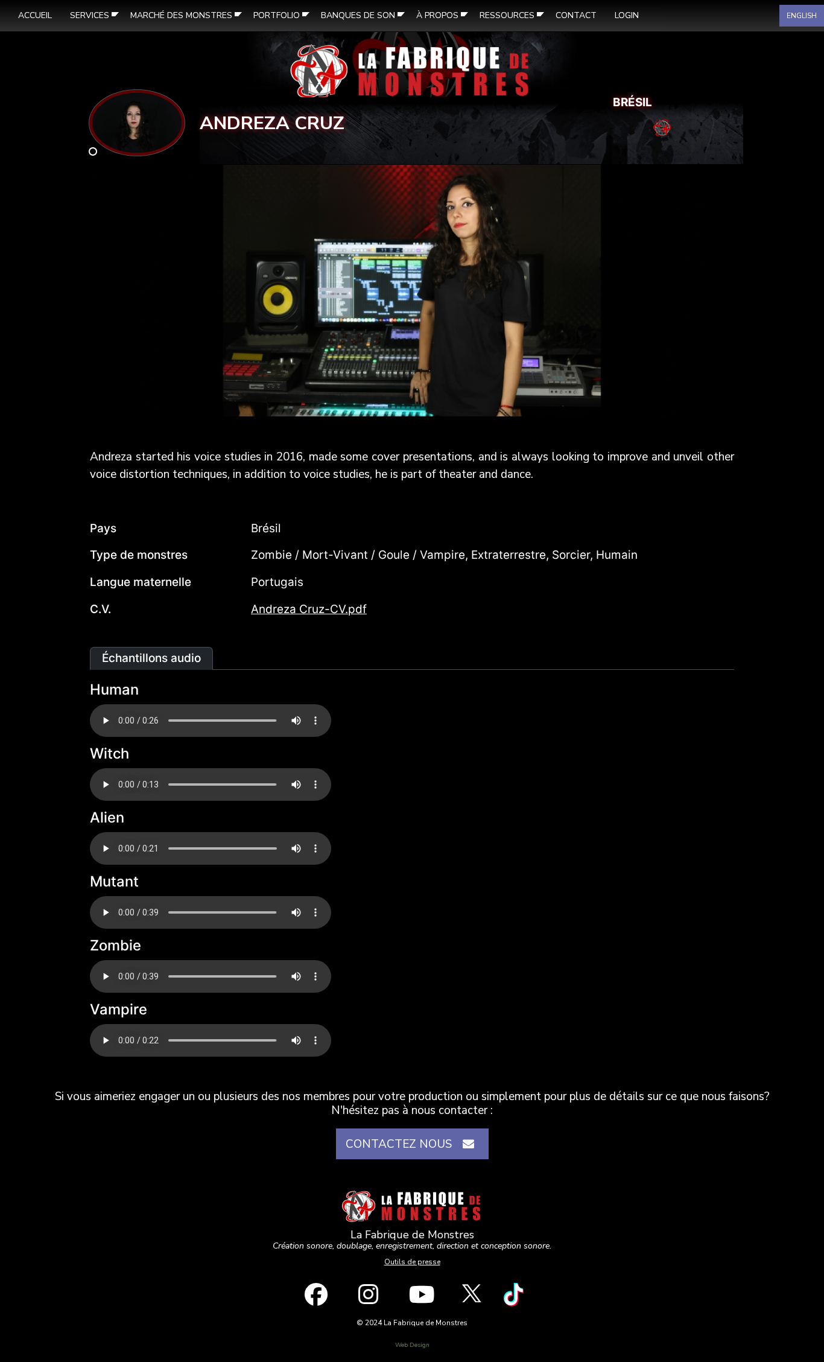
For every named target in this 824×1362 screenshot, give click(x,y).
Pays (103, 528)
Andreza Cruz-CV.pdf (309, 609)
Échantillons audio (151, 658)
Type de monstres (139, 555)
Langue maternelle (140, 582)
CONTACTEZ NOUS (402, 1144)
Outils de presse (412, 1262)
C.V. (100, 609)
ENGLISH (802, 16)
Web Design (412, 1345)
